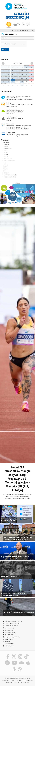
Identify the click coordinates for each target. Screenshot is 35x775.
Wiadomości (6, 142)
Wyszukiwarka (11, 34)
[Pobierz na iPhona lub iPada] (28, 660)
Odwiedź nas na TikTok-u (20, 30)
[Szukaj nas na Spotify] (7, 660)
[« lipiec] (4, 63)
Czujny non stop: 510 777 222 (12, 623)
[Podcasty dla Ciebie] (14, 667)
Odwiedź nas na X (15, 30)
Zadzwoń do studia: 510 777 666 (13, 621)
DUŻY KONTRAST (9, 646)
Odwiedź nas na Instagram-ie (18, 30)
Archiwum (4, 60)
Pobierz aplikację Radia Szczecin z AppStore (15, 118)
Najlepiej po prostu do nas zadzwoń (10, 30)
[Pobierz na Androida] (21, 660)
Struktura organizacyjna (11, 175)
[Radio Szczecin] (17, 15)
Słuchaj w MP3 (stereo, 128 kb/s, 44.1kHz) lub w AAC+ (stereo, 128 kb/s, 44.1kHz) (20, 104)
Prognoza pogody (9, 628)
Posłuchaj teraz (9, 639)
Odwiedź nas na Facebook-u (12, 30)
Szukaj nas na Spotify (23, 30)
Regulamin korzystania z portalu (19, 680)
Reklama (5, 169)
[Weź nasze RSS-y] (20, 667)
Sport (6, 150)
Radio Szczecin (8, 159)
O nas (4, 171)
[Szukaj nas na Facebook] (8, 654)
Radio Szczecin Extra (10, 160)
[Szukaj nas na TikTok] (26, 654)
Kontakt (6, 173)
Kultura (6, 152)
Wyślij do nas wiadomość (25, 30)
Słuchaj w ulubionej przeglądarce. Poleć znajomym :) (20, 97)
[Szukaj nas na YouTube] (14, 660)
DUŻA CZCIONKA (9, 643)
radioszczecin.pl (9, 630)
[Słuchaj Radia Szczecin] (9, 6)
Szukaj (28, 30)
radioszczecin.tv (9, 634)
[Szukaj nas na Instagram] (20, 654)
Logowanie (8, 641)
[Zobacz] (17, 194)
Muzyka (5, 163)
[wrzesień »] (30, 63)
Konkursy (5, 165)
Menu (32, 30)
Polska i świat (8, 148)
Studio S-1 (5, 167)
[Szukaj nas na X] (13, 654)
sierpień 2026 (17, 63)
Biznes (6, 154)
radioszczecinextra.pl (10, 632)
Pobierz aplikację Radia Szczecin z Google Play (15, 111)
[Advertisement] (17, 705)
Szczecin (7, 144)
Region (6, 146)
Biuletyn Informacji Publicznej (12, 637)
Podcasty (5, 156)
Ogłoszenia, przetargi (10, 177)
